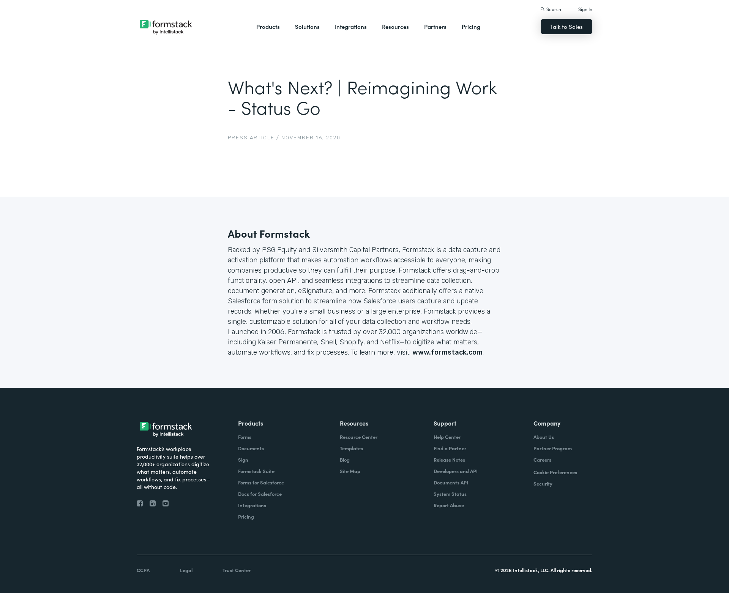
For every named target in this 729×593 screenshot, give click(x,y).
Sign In (585, 9)
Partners (435, 26)
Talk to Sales (566, 26)
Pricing (471, 26)
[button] (268, 26)
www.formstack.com (447, 352)
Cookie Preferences (555, 472)
